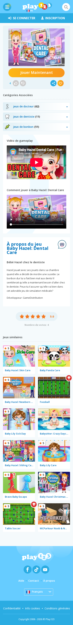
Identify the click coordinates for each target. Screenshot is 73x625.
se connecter (24, 18)
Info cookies (32, 608)
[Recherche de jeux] (66, 7)
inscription (55, 18)
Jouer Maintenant (36, 72)
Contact (33, 580)
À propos (49, 580)
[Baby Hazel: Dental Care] (36, 47)
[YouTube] (45, 569)
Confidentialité (12, 608)
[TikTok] (36, 569)
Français (37, 591)
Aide (21, 580)
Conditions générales (57, 608)
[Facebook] (28, 569)
